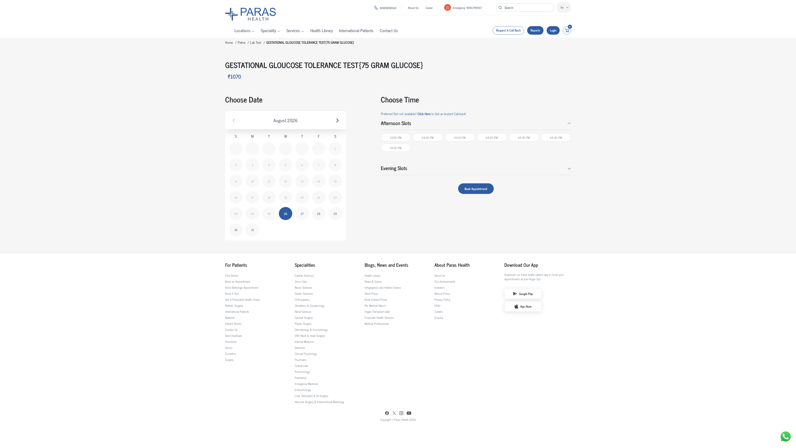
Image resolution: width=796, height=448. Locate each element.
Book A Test (232, 293)
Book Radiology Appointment (241, 287)
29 (335, 213)
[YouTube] (409, 413)
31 (252, 229)
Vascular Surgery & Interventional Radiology (319, 401)
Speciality (268, 30)
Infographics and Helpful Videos (383, 287)
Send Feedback (233, 335)
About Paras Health (452, 264)
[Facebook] (387, 413)
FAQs (437, 305)
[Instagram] (401, 413)
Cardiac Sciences (304, 275)
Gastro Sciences (304, 293)
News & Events (373, 281)
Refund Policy (442, 293)
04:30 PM (524, 137)
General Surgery (304, 317)
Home (229, 42)
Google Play (526, 293)
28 (318, 213)
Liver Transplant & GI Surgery (311, 395)
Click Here (424, 113)
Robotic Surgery (234, 305)
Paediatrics (301, 377)
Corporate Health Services (379, 317)
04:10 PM (460, 137)
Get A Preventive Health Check (242, 299)
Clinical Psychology (306, 353)
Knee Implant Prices (376, 299)
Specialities (305, 264)
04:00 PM (428, 137)
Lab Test (255, 42)
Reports (535, 30)
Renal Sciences (303, 311)
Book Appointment (476, 188)
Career (429, 7)
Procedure (231, 341)
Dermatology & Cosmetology (311, 329)
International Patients (356, 30)
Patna (241, 42)
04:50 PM (396, 147)
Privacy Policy (442, 299)
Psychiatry (300, 359)
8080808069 (388, 8)
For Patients (236, 264)
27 (302, 213)
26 (285, 213)
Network (229, 317)
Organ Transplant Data (377, 311)
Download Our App (521, 264)
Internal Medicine (304, 341)
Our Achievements (444, 281)
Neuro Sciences (303, 287)
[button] (476, 123)
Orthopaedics (302, 299)
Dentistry (300, 347)
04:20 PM (492, 137)
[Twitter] (394, 413)
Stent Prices (371, 293)
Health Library (321, 30)
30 (236, 229)
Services (293, 30)
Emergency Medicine (306, 383)
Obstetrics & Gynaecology (309, 305)
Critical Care (301, 365)
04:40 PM (556, 137)
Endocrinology (303, 389)
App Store (525, 306)
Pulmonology (302, 371)
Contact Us (389, 30)
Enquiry (438, 317)
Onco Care (301, 281)
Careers (438, 311)
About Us (413, 7)
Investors (439, 287)
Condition (230, 353)
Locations (242, 30)
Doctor (229, 347)
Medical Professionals (377, 323)
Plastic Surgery (303, 323)
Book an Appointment (237, 281)
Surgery (229, 359)
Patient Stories (233, 323)
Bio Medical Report (375, 305)
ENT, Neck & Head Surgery (310, 335)
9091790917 (474, 7)
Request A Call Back (508, 30)
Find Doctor (231, 275)
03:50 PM (395, 137)
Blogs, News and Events (386, 264)
